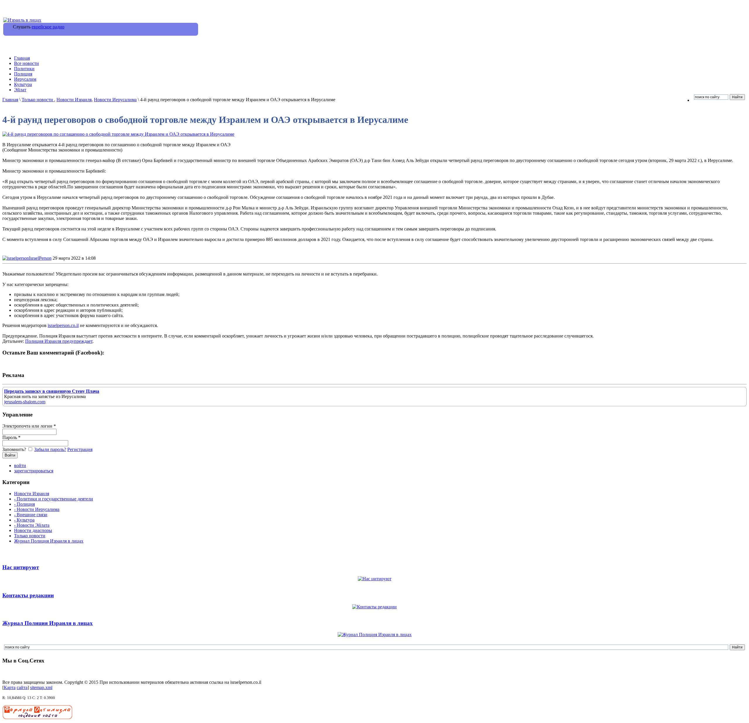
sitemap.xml (41, 687)
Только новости (38, 99)
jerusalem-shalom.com (24, 401)
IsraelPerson (40, 258)
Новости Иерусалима (115, 99)
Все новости (26, 63)
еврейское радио (48, 26)
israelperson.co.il (63, 325)
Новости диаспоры (33, 530)
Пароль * (11, 437)
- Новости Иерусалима (36, 509)
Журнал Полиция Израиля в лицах (48, 540)
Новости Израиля (74, 99)
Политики (24, 68)
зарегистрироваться (33, 470)
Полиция (23, 73)
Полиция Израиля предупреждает (58, 341)
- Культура (24, 519)
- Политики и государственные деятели (53, 498)
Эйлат (20, 89)
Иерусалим (25, 79)
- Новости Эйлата (31, 525)
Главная (22, 58)
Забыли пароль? (50, 449)
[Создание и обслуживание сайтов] (37, 717)
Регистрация (79, 449)
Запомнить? (14, 449)
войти (20, 465)
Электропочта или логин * (29, 426)
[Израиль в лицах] (22, 20)
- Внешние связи (30, 514)
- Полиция (24, 504)
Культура (23, 84)
